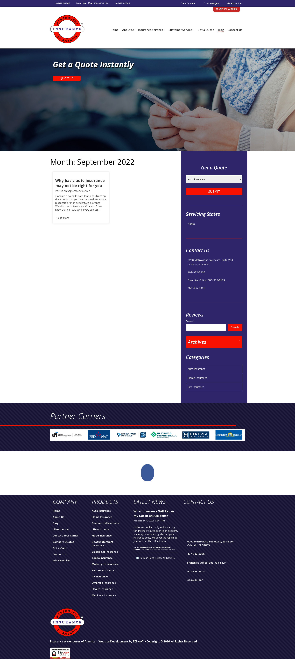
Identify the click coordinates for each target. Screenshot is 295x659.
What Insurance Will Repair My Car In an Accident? (154, 513)
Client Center (61, 529)
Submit (214, 191)
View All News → (166, 558)
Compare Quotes (63, 541)
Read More (63, 217)
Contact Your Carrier (65, 535)
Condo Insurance (102, 558)
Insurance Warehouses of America (72, 641)
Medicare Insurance (104, 595)
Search (190, 321)
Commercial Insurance (106, 523)
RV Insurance (100, 576)
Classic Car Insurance (105, 551)
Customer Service (180, 30)
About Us (128, 30)
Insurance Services (150, 30)
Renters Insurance (103, 570)
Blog (221, 30)
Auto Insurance (196, 368)
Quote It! (67, 78)
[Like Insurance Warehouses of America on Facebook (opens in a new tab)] (147, 472)
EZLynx (137, 641)
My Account (233, 3)
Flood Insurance (102, 535)
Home (114, 30)
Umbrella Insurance (104, 582)
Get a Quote (187, 3)
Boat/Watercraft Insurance (102, 543)
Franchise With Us (226, 9)
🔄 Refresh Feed (145, 558)
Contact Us (235, 30)
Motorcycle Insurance (105, 564)
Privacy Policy (61, 560)
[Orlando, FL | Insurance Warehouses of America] (67, 28)
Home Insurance (197, 377)
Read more (160, 541)
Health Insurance (102, 589)
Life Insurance (196, 387)
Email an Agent (212, 3)
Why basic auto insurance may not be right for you (80, 183)
